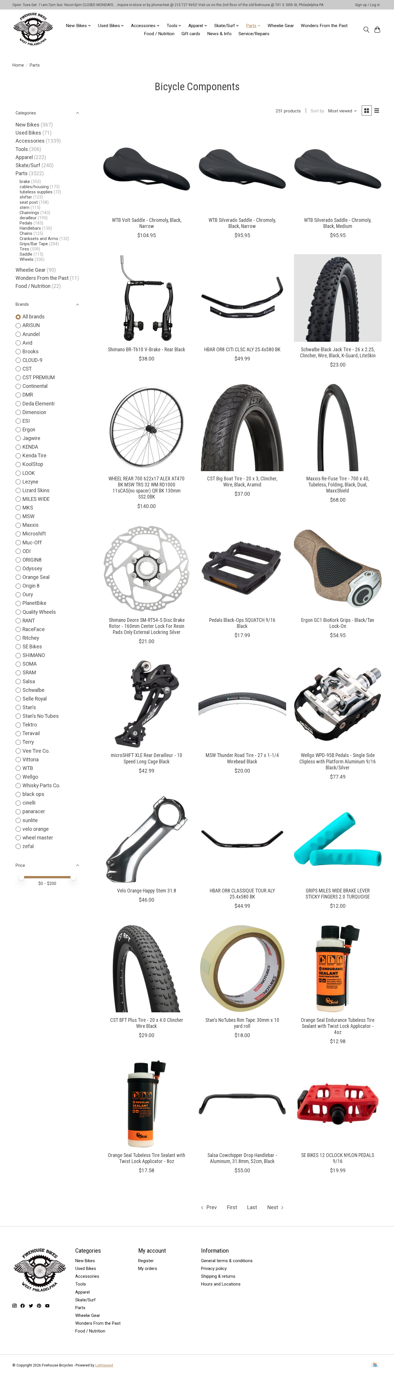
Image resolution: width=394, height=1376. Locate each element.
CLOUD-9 (32, 360)
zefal (28, 846)
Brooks (30, 351)
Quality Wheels (39, 612)
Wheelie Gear (281, 25)
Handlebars (30, 228)
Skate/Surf (28, 165)
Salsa (28, 681)
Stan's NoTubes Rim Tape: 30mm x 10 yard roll (242, 1023)
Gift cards (190, 33)
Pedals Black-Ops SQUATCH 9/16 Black (242, 623)
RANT (28, 621)
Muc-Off (32, 543)
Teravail (31, 733)
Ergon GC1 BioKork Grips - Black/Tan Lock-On (337, 623)
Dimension (34, 412)
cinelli (28, 803)
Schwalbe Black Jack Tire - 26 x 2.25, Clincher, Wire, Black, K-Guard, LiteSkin (338, 352)
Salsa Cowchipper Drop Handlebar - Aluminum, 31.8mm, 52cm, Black (242, 1158)
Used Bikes (28, 133)
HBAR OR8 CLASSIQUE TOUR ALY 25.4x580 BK (242, 894)
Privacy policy (214, 1268)
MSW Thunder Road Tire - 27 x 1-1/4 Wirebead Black (242, 758)
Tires (24, 249)
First (232, 1207)
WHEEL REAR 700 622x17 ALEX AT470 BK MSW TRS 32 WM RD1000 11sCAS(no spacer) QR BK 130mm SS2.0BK (146, 488)
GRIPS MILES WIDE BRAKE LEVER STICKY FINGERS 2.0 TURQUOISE (337, 894)
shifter (26, 197)
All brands (33, 317)
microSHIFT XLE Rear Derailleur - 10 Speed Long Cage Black (146, 758)
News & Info (219, 33)
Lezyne (30, 482)
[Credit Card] (374, 1365)
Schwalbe (33, 690)
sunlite (30, 820)
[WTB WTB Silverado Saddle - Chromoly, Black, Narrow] (242, 169)
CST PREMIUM (38, 377)
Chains (26, 233)
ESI (26, 421)
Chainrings (29, 212)
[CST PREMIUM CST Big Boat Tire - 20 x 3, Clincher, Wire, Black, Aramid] (242, 427)
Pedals (26, 223)
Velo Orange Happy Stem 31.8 (146, 891)
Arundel (31, 334)
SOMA (29, 664)
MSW (28, 516)
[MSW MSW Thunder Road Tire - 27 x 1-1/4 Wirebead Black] (242, 704)
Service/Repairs (254, 33)
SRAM (29, 672)
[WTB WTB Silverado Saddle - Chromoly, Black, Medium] (338, 169)
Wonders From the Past (324, 25)
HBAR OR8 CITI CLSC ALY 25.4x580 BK (242, 349)
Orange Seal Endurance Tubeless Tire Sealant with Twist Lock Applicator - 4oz (337, 1026)
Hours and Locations (221, 1284)
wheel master (37, 838)
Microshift (34, 534)
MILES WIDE (36, 499)
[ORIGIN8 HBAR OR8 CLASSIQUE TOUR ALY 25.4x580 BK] (242, 839)
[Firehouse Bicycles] (33, 30)
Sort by (317, 111)
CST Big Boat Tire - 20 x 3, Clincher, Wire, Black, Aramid (242, 482)
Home (18, 65)
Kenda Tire (34, 455)
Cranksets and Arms (39, 238)
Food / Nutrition (159, 33)
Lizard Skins (36, 490)
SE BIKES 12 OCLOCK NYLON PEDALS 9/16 (337, 1158)
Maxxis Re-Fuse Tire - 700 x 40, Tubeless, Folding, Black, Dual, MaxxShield (337, 485)
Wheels (26, 259)
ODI (26, 551)
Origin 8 (31, 586)
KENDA (30, 447)
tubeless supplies (36, 192)
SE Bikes (32, 647)
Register (146, 1260)
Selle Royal (34, 699)
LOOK (28, 473)
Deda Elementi (38, 404)
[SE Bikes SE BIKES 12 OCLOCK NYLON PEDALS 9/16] (338, 1104)
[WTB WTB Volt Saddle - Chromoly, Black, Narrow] (147, 169)
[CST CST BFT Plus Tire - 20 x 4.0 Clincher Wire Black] (147, 968)
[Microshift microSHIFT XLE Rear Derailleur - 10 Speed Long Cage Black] (147, 704)
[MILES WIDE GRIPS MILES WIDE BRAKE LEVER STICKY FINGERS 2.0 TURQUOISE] (338, 839)
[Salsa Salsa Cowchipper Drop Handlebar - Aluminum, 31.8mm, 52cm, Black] (242, 1104)
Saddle (26, 254)
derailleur (28, 217)
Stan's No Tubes (40, 716)
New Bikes (28, 125)
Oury (27, 594)
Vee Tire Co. (36, 751)
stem (24, 207)
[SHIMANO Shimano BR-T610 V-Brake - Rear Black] (147, 298)
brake (25, 181)
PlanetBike (34, 603)
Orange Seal (36, 577)
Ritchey (30, 638)
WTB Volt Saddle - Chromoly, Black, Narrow (146, 223)
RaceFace (33, 629)
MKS (27, 508)
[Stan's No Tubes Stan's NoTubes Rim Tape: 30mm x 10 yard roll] (242, 968)
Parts (22, 173)
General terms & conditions (227, 1260)
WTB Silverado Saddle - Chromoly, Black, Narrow (242, 223)
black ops (33, 794)
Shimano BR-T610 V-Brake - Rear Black (146, 349)
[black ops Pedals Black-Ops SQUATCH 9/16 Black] (242, 569)
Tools (22, 149)
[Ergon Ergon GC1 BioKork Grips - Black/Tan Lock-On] (338, 569)
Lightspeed (104, 1365)
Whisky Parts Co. (41, 785)
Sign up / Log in (367, 5)
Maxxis (30, 525)
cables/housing (34, 186)
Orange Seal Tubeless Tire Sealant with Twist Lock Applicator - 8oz (146, 1158)
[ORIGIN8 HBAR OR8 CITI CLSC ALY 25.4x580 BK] (242, 298)
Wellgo (30, 777)
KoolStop (32, 464)
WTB (27, 768)
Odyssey (32, 568)
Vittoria (30, 759)
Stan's (29, 707)
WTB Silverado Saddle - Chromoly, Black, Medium (337, 223)
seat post (29, 202)
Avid (27, 343)
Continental (35, 386)
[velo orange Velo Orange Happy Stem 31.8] (147, 839)
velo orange (35, 829)
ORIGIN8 (32, 560)
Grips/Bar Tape (34, 243)
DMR (27, 395)
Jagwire (31, 438)
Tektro (29, 725)
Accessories (30, 141)
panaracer (33, 811)
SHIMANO (33, 655)
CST (27, 369)
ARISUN (31, 325)
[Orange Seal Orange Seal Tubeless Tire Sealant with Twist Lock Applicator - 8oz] (147, 1104)
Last (252, 1207)
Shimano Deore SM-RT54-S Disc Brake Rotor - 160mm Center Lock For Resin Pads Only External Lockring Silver (147, 626)
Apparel (24, 157)
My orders (147, 1268)
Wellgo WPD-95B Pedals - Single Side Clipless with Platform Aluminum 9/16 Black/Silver (337, 761)
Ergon (28, 430)
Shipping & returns (218, 1276)
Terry (28, 742)
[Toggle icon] (366, 29)
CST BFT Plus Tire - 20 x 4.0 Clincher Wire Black (146, 1023)
